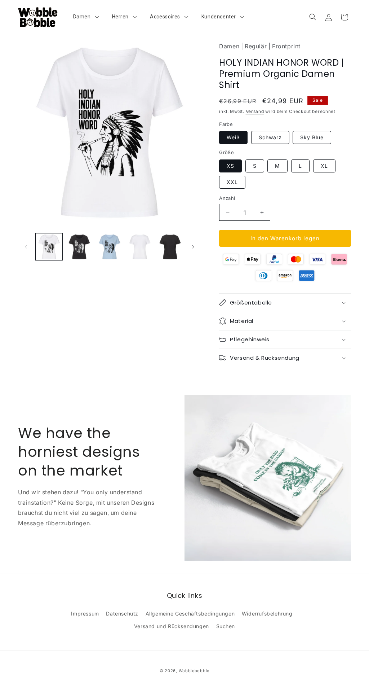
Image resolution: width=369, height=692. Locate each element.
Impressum (85, 613)
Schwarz (270, 137)
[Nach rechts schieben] (193, 247)
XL (324, 166)
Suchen (225, 626)
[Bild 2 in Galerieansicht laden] (79, 246)
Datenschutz (122, 613)
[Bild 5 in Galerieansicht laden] (170, 246)
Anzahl (227, 198)
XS (230, 166)
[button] (313, 17)
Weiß (233, 137)
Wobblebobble (194, 670)
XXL (232, 182)
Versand (255, 111)
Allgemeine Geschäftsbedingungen (190, 613)
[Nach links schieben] (26, 247)
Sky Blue (312, 137)
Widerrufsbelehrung (267, 613)
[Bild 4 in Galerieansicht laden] (139, 246)
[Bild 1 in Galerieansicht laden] (49, 246)
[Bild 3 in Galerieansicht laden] (109, 246)
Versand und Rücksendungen (171, 626)
